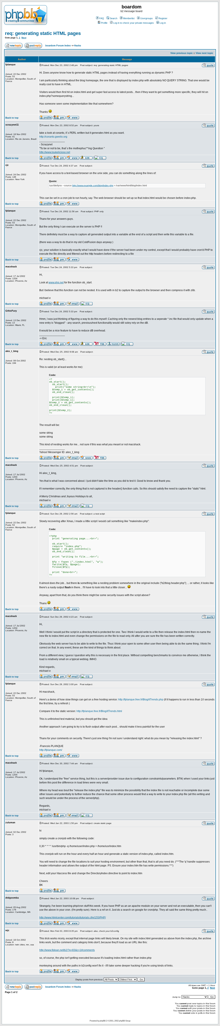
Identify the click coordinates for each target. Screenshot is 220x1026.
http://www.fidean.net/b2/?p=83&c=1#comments (67, 950)
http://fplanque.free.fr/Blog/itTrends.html (99, 711)
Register (163, 18)
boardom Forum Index (58, 45)
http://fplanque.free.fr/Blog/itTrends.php (140, 699)
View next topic (204, 53)
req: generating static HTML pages (43, 33)
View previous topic (181, 53)
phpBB (102, 1021)
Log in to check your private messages (133, 23)
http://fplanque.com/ (50, 749)
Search (113, 18)
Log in (163, 23)
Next (23, 37)
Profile (104, 23)
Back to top (11, 117)
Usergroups (146, 18)
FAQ (101, 18)
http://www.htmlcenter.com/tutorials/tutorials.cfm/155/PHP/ (72, 917)
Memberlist (128, 18)
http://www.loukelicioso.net (54, 152)
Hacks (77, 45)
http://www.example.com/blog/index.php (92, 185)
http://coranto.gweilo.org (53, 136)
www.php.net (56, 282)
